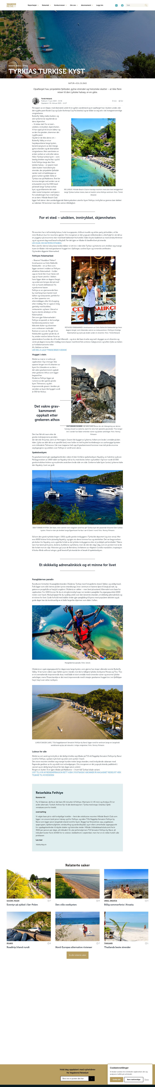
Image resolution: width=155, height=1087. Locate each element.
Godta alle (117, 1080)
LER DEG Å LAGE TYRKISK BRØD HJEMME (49, 350)
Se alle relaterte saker (77, 955)
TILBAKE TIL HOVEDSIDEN (43, 775)
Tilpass (146, 1079)
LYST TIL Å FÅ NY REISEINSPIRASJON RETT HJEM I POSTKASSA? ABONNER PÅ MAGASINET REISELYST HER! (76, 772)
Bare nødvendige (133, 1080)
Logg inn (99, 5)
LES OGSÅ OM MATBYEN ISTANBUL (47, 243)
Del (122, 101)
